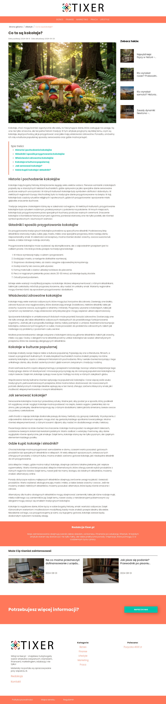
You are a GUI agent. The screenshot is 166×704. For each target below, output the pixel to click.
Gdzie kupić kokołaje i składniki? (33, 169)
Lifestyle (104, 19)
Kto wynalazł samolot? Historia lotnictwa (146, 93)
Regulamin (68, 699)
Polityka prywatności (22, 699)
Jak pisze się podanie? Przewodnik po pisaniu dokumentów (134, 561)
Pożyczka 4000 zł (133, 647)
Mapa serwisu (48, 699)
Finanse (70, 19)
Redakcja (17, 676)
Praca (94, 19)
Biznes (59, 19)
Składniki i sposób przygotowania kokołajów (40, 153)
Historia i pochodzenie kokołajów (33, 149)
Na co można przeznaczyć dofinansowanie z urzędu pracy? (63, 561)
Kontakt (16, 681)
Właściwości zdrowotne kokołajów (34, 157)
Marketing (82, 19)
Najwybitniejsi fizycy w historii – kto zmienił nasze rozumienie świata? (146, 56)
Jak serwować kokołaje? (28, 165)
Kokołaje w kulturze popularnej (32, 161)
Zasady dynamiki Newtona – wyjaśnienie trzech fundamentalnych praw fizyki (147, 112)
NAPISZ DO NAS (141, 609)
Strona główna (16, 27)
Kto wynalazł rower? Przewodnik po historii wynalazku (147, 74)
